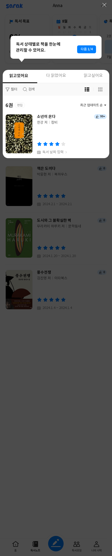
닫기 (104, 5)
